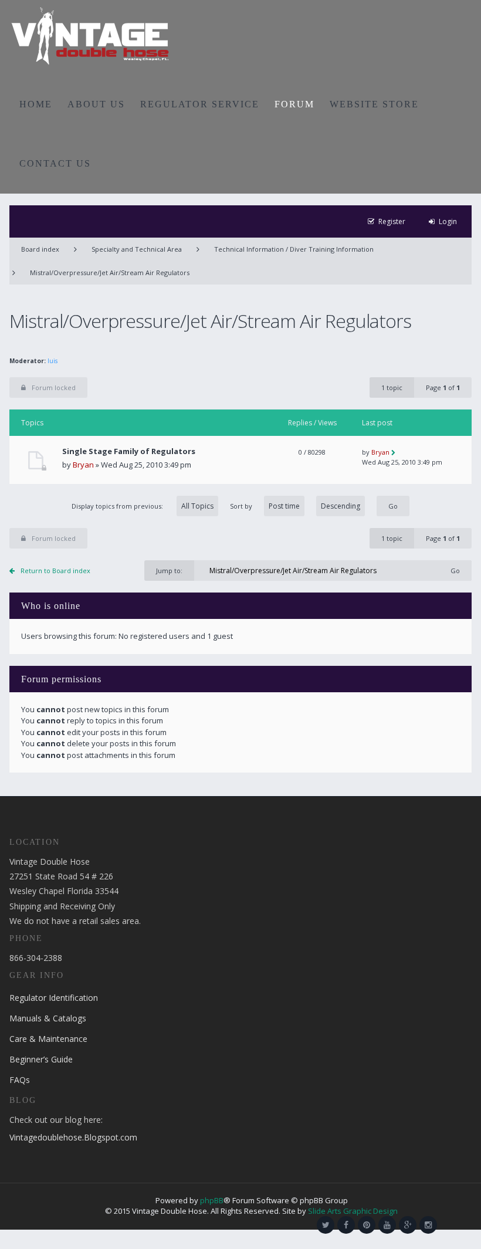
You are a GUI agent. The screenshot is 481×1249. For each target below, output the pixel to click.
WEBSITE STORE (374, 104)
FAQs (19, 1079)
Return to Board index (55, 570)
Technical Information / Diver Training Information (294, 249)
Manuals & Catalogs (47, 1018)
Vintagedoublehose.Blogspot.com (73, 1137)
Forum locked (54, 387)
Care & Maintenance (48, 1038)
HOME (35, 104)
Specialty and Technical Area (137, 249)
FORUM (294, 104)
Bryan (83, 464)
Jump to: (169, 570)
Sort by (241, 506)
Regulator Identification (53, 997)
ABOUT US (96, 104)
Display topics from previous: (118, 506)
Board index (40, 249)
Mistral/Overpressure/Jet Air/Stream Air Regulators (109, 272)
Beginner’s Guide (41, 1059)
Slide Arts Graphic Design (353, 1211)
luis (52, 361)
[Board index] (90, 35)
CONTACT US (55, 163)
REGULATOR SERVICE (199, 104)
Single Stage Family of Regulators (128, 451)
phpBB (211, 1200)
